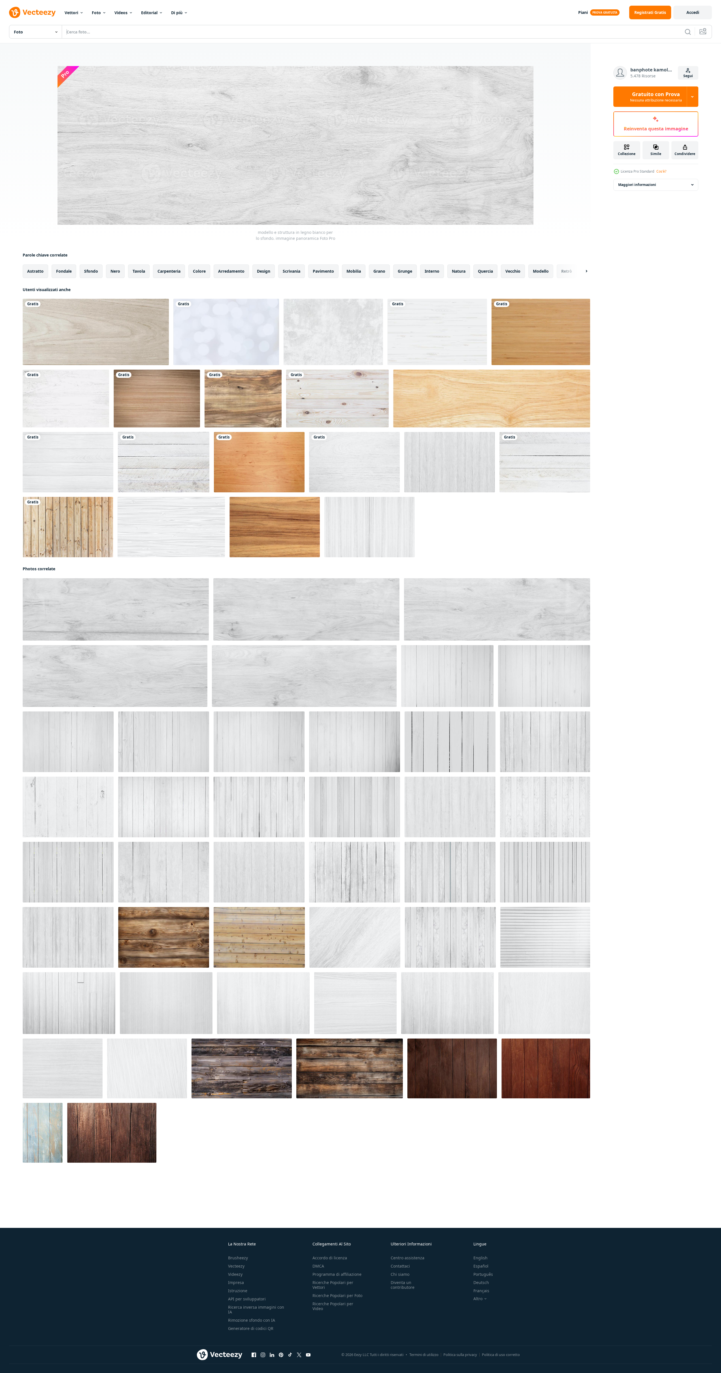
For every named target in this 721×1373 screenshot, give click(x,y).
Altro (477, 1298)
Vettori (71, 12)
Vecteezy (236, 1266)
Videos (120, 12)
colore (199, 271)
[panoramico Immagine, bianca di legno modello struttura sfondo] (116, 609)
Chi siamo (400, 1274)
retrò (566, 271)
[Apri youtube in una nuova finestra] (308, 1355)
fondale (64, 271)
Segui (688, 75)
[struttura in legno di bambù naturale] (541, 332)
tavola (139, 271)
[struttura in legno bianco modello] (437, 332)
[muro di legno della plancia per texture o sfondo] (68, 527)
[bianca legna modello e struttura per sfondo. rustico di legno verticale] (447, 676)
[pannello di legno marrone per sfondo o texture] (274, 527)
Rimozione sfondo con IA (251, 1320)
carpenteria (169, 271)
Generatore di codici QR (250, 1328)
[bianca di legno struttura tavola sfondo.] (355, 1003)
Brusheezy (238, 1257)
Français (481, 1290)
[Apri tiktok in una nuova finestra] (290, 1355)
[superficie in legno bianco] (68, 462)
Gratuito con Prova (656, 97)
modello (541, 271)
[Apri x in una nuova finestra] (299, 1355)
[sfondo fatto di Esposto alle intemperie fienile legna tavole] (242, 1068)
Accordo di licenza (329, 1257)
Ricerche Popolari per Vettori (332, 1285)
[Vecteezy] (32, 12)
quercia (485, 271)
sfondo (91, 271)
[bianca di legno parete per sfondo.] (545, 937)
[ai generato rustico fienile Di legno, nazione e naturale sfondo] (349, 1068)
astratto (35, 271)
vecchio (512, 271)
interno (432, 271)
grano (379, 271)
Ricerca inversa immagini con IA (256, 1309)
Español (480, 1266)
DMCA (318, 1266)
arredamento (231, 271)
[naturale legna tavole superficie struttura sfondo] (491, 398)
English (480, 1257)
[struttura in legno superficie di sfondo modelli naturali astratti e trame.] (337, 398)
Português (483, 1274)
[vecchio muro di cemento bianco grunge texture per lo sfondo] (333, 332)
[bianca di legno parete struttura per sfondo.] (69, 1003)
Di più (176, 12)
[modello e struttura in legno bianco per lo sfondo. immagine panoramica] (497, 609)
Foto (96, 12)
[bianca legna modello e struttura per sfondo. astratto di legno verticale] (545, 741)
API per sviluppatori (247, 1299)
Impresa (236, 1282)
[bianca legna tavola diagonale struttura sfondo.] (147, 1068)
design (263, 271)
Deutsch (481, 1282)
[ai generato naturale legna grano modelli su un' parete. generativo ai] (163, 937)
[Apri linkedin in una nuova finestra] (272, 1355)
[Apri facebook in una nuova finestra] (254, 1355)
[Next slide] (582, 271)
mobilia (353, 271)
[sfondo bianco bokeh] (226, 332)
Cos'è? (661, 171)
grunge (405, 271)
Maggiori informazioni (637, 184)
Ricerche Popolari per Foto (337, 1295)
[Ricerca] (687, 31)
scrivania (291, 271)
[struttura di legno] (157, 398)
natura (458, 271)
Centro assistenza (407, 1257)
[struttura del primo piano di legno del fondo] (96, 332)
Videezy (235, 1274)
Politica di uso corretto (501, 1354)
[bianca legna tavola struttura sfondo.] (354, 937)
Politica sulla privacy (460, 1354)
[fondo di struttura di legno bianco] (354, 462)
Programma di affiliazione (336, 1274)
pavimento (323, 271)
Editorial (149, 12)
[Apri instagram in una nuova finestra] (263, 1355)
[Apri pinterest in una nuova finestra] (281, 1355)
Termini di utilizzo (424, 1354)
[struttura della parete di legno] (259, 462)
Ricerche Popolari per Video (332, 1306)
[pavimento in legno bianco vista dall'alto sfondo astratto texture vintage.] (163, 462)
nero (115, 271)
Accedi (692, 12)
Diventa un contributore (402, 1285)
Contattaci (400, 1266)
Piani (583, 12)
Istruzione (237, 1290)
